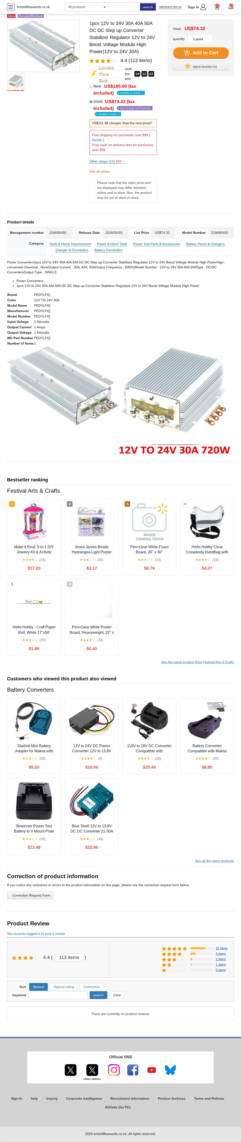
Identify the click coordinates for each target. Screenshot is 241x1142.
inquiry (52, 1098)
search (148, 7)
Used (122, 107)
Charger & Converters (72, 250)
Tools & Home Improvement (70, 244)
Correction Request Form (31, 895)
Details (97, 140)
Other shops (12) (106, 161)
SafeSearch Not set (170, 6)
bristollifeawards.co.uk (33, 7)
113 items (69, 957)
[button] (231, 6)
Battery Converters (108, 250)
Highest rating (63, 987)
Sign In (193, 7)
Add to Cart (205, 52)
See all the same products (214, 861)
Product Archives (171, 1098)
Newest (38, 987)
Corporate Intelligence (84, 1098)
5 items (221, 954)
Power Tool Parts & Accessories (156, 244)
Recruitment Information (129, 1098)
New (118, 89)
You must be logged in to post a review (36, 934)
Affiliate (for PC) (118, 1107)
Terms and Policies (209, 1098)
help (34, 1098)
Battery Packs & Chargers (205, 244)
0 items (221, 970)
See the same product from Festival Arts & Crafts (197, 662)
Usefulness (92, 987)
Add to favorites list (204, 66)
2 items (221, 959)
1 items (221, 964)
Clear (117, 995)
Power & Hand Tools (112, 244)
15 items (222, 948)
